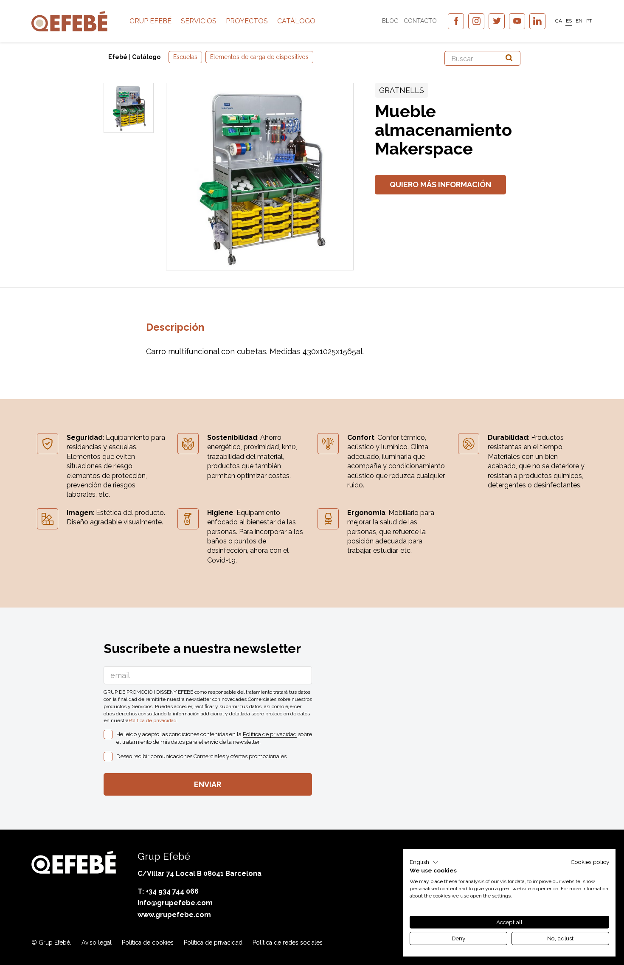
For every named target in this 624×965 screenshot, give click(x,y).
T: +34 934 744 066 (168, 891)
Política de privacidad (153, 720)
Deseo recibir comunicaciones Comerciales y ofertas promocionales (201, 756)
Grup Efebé (150, 21)
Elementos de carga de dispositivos (259, 56)
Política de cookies (148, 942)
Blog (390, 20)
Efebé (117, 56)
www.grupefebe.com (174, 915)
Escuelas (185, 56)
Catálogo (296, 21)
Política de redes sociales (288, 942)
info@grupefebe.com (175, 903)
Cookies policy (590, 861)
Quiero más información (440, 184)
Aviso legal (97, 942)
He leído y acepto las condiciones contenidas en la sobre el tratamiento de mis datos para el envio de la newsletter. (214, 738)
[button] (424, 862)
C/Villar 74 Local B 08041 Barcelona (199, 873)
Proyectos (247, 21)
